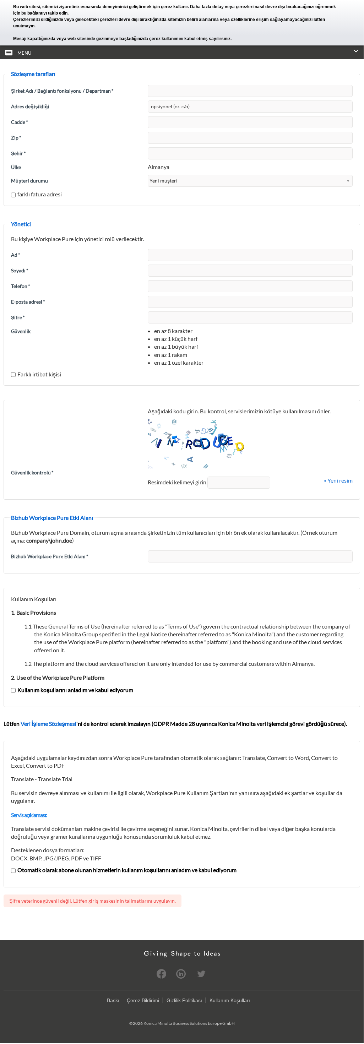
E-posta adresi (28, 302)
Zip (16, 138)
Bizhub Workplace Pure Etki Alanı (49, 556)
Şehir (18, 153)
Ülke (16, 167)
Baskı (113, 1000)
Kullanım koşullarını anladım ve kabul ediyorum (75, 689)
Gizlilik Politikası (184, 1000)
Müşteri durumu (29, 181)
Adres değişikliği (30, 106)
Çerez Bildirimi (143, 1000)
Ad (15, 255)
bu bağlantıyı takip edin (44, 13)
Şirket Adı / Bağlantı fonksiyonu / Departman (62, 91)
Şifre (18, 317)
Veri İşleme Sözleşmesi (48, 723)
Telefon (20, 286)
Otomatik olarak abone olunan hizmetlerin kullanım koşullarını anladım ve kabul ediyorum (127, 869)
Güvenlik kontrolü (32, 472)
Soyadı (19, 270)
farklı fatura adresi (39, 194)
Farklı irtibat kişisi (39, 374)
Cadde (19, 122)
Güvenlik (21, 331)
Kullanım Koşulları (230, 1000)
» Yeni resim (338, 480)
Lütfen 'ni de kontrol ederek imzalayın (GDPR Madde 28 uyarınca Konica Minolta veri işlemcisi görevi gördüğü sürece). (175, 723)
